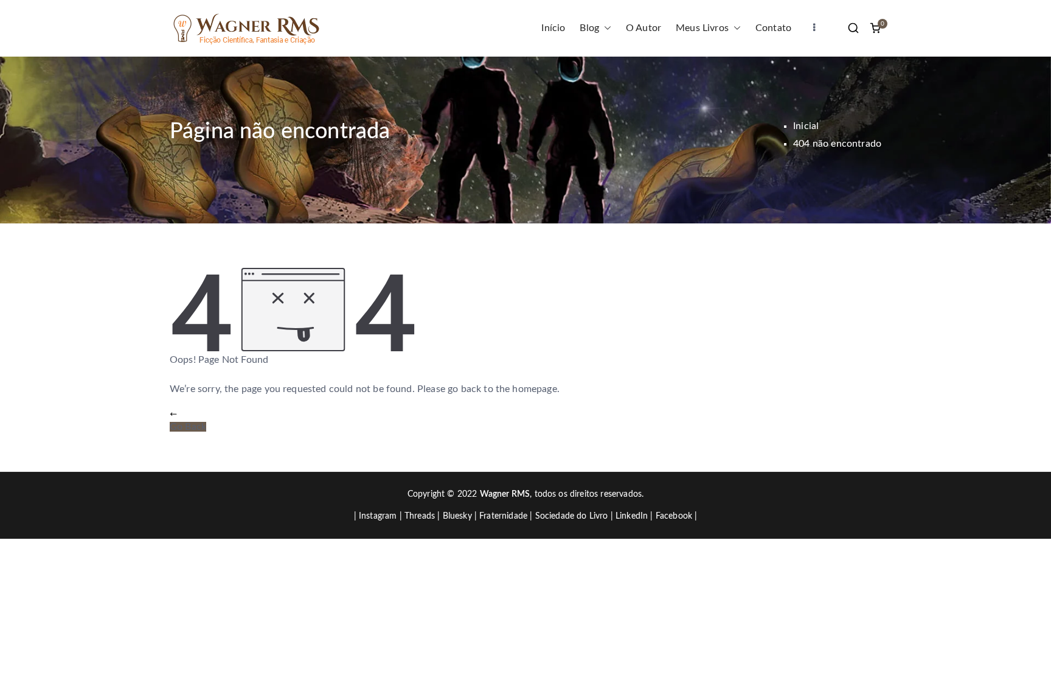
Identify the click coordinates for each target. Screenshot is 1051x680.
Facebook (674, 516)
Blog (589, 28)
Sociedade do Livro (571, 516)
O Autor (643, 28)
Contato (773, 28)
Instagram (378, 516)
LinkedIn (632, 516)
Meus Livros (702, 28)
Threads (419, 516)
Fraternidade (503, 516)
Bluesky (457, 516)
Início (553, 28)
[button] (605, 28)
